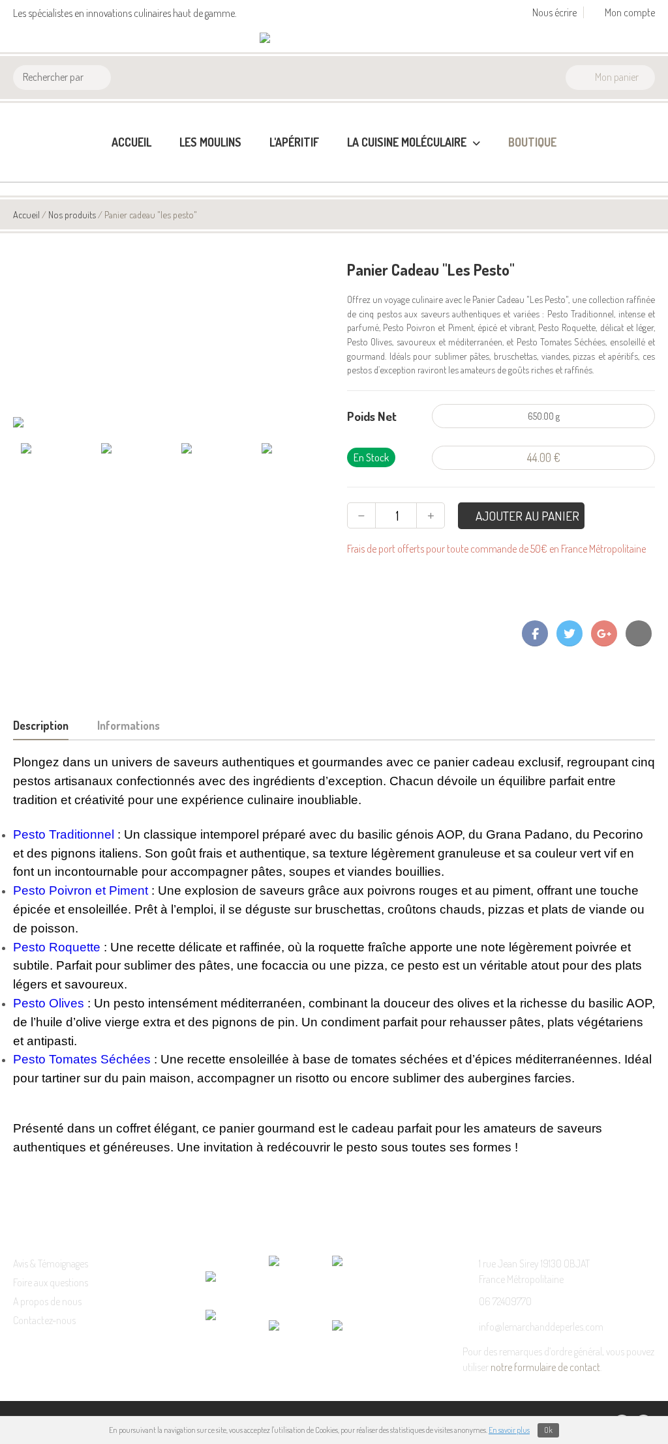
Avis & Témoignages (50, 1263)
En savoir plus (509, 1430)
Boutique (532, 142)
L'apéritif (294, 142)
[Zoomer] (173, 423)
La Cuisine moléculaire (408, 142)
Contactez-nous (44, 1320)
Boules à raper (380, 210)
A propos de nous (47, 1301)
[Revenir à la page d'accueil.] (301, 39)
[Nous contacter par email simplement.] (639, 633)
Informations (128, 725)
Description (40, 725)
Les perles (370, 189)
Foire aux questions (50, 1282)
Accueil (131, 142)
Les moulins (210, 142)
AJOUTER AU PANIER (526, 516)
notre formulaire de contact (545, 1367)
